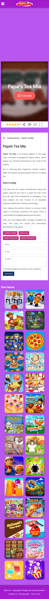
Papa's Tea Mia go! (28, 238)
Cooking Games (13, 138)
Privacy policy (24, 594)
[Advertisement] (24, 34)
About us (7, 590)
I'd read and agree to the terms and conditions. (23, 269)
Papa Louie (24, 233)
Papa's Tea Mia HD (10, 238)
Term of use (35, 594)
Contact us (13, 594)
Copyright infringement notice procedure (29, 590)
